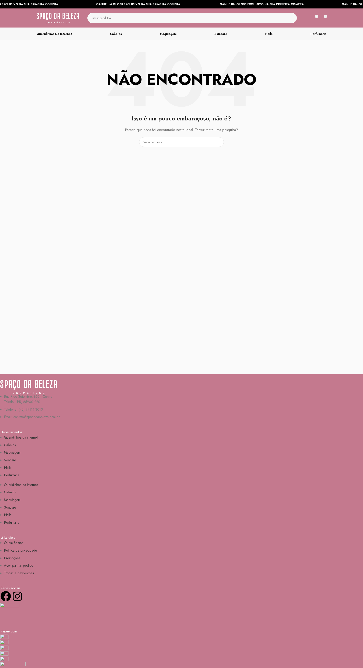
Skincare (10, 460)
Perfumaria (11, 475)
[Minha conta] (307, 18)
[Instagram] (17, 596)
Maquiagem (12, 452)
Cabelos (10, 445)
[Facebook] (5, 596)
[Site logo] (58, 17)
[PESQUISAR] (292, 18)
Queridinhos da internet (21, 437)
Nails (7, 467)
